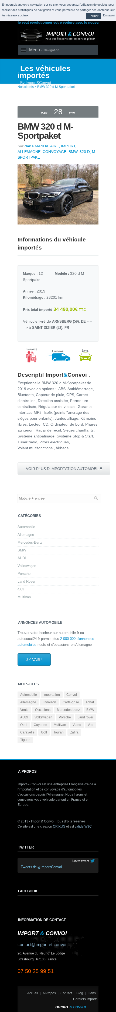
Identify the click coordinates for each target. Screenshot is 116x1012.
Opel (23, 725)
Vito (90, 725)
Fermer (93, 15)
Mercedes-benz (68, 710)
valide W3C (83, 826)
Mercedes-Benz (30, 542)
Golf (44, 732)
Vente (24, 710)
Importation (51, 695)
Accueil (32, 993)
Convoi (71, 695)
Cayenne (40, 725)
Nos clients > (27, 87)
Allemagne (26, 535)
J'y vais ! (34, 659)
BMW (22, 550)
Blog (79, 993)
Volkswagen (27, 566)
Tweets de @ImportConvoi (41, 867)
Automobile (26, 527)
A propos (49, 993)
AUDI (22, 558)
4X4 (21, 589)
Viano (77, 725)
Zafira (74, 732)
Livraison (49, 702)
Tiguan (25, 740)
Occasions (42, 710)
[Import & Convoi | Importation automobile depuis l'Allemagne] (58, 42)
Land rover (85, 717)
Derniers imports (85, 999)
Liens (92, 993)
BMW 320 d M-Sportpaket (56, 87)
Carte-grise (71, 702)
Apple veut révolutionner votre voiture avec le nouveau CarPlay (60, 22)
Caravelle (27, 732)
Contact (66, 993)
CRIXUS (59, 826)
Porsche (24, 574)
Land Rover (26, 581)
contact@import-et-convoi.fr (44, 944)
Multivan (24, 597)
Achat (90, 702)
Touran (58, 732)
